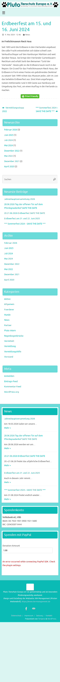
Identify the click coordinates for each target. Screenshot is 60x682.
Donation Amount (11, 545)
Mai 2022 (8, 156)
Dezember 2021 (11, 161)
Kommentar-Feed (12, 386)
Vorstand (8, 356)
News (27, 34)
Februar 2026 (10, 129)
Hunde (7, 314)
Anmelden (9, 376)
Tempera (41, 619)
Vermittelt (9, 341)
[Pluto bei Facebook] (26, 609)
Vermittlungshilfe (12, 351)
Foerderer (9, 309)
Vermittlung (10, 346)
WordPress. (52, 619)
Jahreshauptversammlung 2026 (19, 199)
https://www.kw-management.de (36, 601)
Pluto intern (10, 330)
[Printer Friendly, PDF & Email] (30, 96)
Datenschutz (16, 615)
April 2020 (9, 166)
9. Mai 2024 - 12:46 (13, 34)
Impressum (28, 615)
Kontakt (49, 615)
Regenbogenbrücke (13, 336)
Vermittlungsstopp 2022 (13, 109)
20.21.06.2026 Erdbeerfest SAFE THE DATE (24, 213)
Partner (8, 325)
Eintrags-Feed (11, 381)
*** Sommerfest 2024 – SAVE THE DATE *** (47, 109)
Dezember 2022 (11, 150)
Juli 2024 (8, 140)
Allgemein (9, 304)
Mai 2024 (8, 145)
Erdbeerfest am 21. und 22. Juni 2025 (22, 218)
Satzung (39, 615)
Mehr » (7, 428)
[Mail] (33, 609)
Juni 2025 (8, 135)
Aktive (7, 299)
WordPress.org (11, 392)
